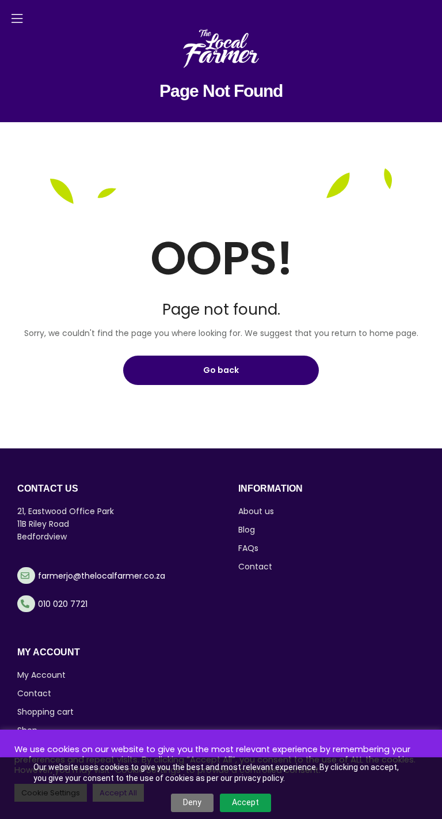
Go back (221, 370)
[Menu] (17, 18)
